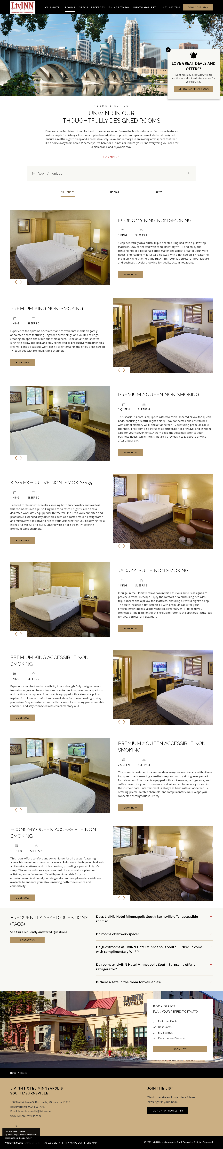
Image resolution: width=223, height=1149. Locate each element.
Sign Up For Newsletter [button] (168, 1111)
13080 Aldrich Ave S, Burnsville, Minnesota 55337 (40, 1102)
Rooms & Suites (111, 105)
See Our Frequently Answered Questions (38, 932)
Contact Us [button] (31, 941)
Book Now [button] (133, 275)
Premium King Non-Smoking (46, 308)
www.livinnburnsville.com (25, 1116)
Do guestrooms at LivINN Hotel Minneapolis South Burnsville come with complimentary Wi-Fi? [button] (149, 949)
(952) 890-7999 (171, 7)
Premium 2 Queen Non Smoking (158, 394)
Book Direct (164, 1006)
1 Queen (16, 851)
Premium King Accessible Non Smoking (49, 660)
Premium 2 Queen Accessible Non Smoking (162, 746)
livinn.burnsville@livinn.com (34, 1111)
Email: (13, 1111)
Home (13, 1072)
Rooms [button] (114, 192)
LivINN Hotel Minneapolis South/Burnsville (36, 1090)
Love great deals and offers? (194, 66)
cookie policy (25, 1138)
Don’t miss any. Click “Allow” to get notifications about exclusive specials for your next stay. (193, 78)
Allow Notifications (193, 89)
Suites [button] (158, 192)
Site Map (92, 1142)
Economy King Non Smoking (154, 220)
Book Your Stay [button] (198, 7)
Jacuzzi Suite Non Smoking (153, 570)
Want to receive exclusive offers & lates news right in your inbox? (171, 1099)
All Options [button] (68, 192)
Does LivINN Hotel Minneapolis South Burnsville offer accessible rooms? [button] (147, 918)
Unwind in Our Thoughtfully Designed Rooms (111, 117)
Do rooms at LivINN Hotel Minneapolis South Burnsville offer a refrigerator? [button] (145, 966)
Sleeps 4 (144, 409)
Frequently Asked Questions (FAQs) (49, 921)
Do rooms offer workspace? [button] (118, 934)
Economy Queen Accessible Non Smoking (53, 833)
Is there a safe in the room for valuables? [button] (129, 982)
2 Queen (124, 409)
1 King (122, 235)
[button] (53, 7)
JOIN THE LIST (160, 1088)
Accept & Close (14, 1143)
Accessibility (52, 1142)
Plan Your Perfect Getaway (175, 1011)
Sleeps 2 (141, 235)
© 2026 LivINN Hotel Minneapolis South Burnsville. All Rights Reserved (178, 1142)
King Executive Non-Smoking (49, 482)
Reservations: (18, 1107)
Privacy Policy (73, 1142)
